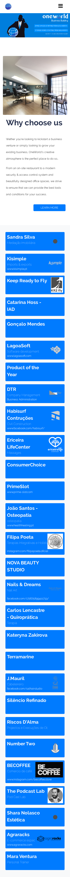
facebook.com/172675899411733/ (28, 598)
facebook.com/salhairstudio (24, 688)
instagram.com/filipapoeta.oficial (27, 551)
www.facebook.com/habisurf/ (26, 428)
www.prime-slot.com (20, 492)
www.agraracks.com (19, 844)
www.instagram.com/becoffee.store (29, 779)
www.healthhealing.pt (20, 525)
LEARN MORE (49, 207)
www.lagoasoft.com (19, 355)
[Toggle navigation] (60, 6)
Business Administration (22, 399)
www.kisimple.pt (17, 268)
